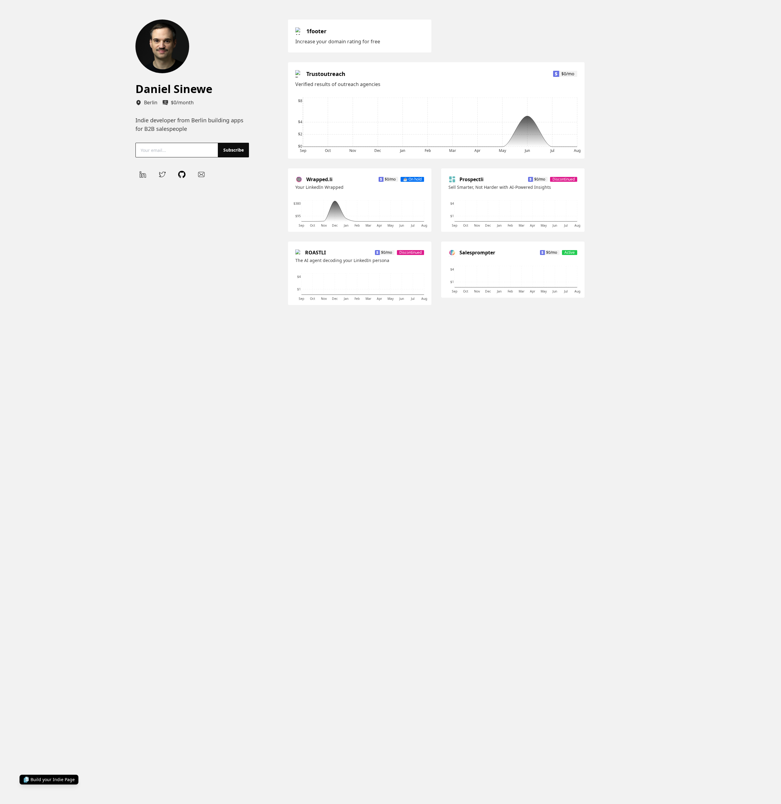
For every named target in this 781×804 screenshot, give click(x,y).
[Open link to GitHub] (182, 174)
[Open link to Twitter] (162, 174)
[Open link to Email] (201, 174)
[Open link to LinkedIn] (142, 174)
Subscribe (233, 150)
